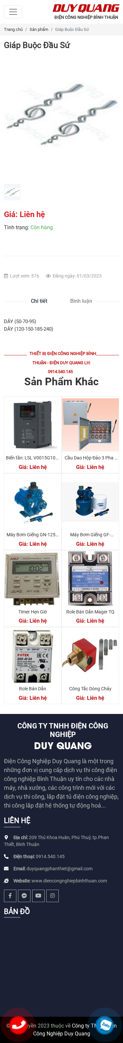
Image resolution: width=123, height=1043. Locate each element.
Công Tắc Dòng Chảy (90, 688)
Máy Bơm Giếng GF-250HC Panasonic (90, 537)
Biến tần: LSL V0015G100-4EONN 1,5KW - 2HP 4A (32, 460)
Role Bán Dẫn (32, 688)
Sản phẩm (39, 29)
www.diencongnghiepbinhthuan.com (69, 880)
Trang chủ (13, 29)
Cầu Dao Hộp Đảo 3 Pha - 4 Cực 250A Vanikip (90, 460)
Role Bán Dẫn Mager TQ (90, 611)
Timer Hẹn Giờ (32, 611)
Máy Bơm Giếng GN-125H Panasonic (33, 537)
